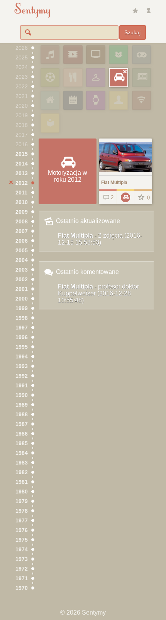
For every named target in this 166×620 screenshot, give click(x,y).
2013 (21, 173)
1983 (21, 463)
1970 (21, 588)
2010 (21, 202)
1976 (21, 530)
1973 (21, 559)
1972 (21, 569)
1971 (21, 578)
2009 (21, 212)
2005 (21, 250)
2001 (21, 289)
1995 (21, 347)
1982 (21, 472)
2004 (21, 260)
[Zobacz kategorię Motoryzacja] (125, 196)
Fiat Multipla (100, 239)
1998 (21, 318)
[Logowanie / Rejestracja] (148, 11)
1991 (21, 386)
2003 (21, 270)
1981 (21, 482)
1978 (21, 511)
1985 (21, 443)
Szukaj (132, 32)
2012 (21, 183)
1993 (21, 366)
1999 (21, 308)
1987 (21, 424)
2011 (21, 193)
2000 (21, 299)
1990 (21, 395)
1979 (21, 501)
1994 (21, 357)
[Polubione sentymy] (135, 11)
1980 (21, 492)
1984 (21, 453)
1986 (21, 434)
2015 (21, 154)
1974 (21, 549)
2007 (21, 231)
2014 (21, 164)
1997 (21, 328)
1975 (21, 540)
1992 (21, 376)
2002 (21, 279)
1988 (21, 414)
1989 (21, 405)
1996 (21, 337)
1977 (21, 521)
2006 (21, 241)
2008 (21, 222)
